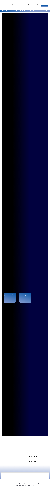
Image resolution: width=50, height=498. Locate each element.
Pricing (29, 4)
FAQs (33, 4)
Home (13, 4)
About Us (36, 4)
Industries (18, 4)
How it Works (23, 4)
